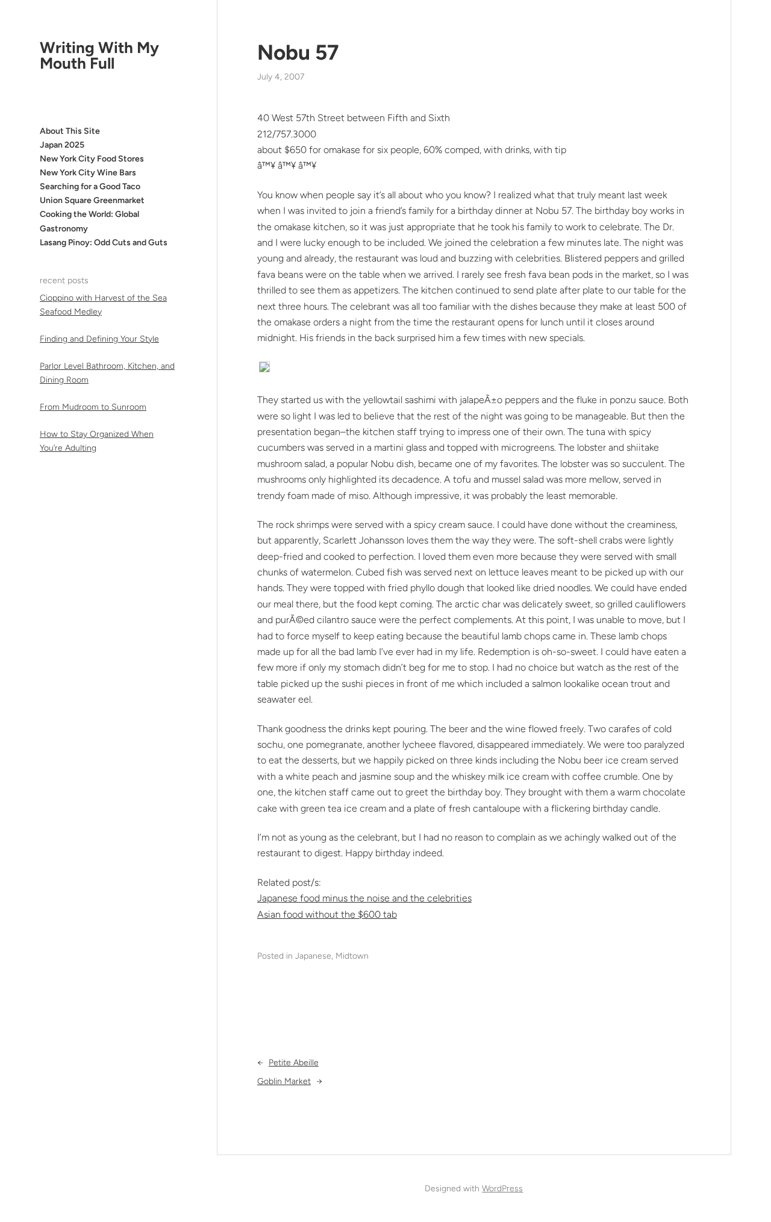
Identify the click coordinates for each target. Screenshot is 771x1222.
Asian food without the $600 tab (327, 914)
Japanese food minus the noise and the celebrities (364, 898)
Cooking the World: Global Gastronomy (89, 222)
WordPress (502, 1188)
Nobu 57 (298, 52)
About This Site (70, 131)
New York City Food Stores (92, 159)
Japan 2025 (62, 145)
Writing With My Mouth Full (99, 55)
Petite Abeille (294, 1063)
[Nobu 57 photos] (264, 369)
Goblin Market (284, 1081)
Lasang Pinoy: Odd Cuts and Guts (103, 242)
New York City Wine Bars (88, 173)
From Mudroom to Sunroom (93, 407)
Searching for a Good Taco (90, 186)
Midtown (352, 956)
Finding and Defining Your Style (99, 339)
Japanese (313, 956)
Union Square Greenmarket (92, 200)
